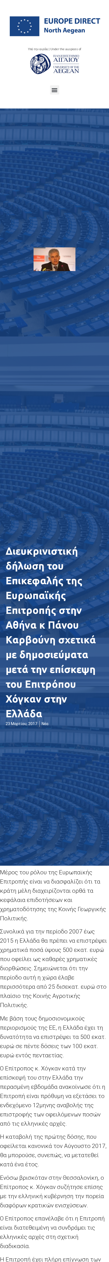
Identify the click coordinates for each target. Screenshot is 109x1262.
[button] (54, 90)
